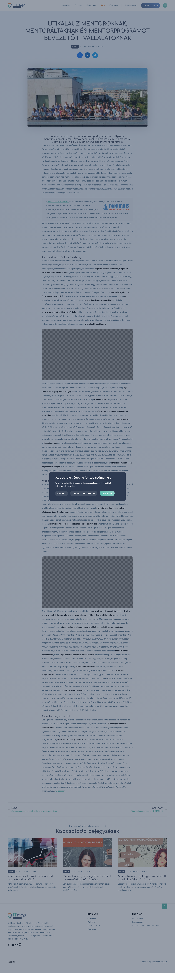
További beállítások (83, 493)
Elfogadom (107, 493)
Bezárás (61, 493)
